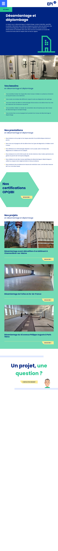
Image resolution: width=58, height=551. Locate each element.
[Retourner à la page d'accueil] (51, 3)
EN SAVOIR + (26, 197)
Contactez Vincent (29, 382)
